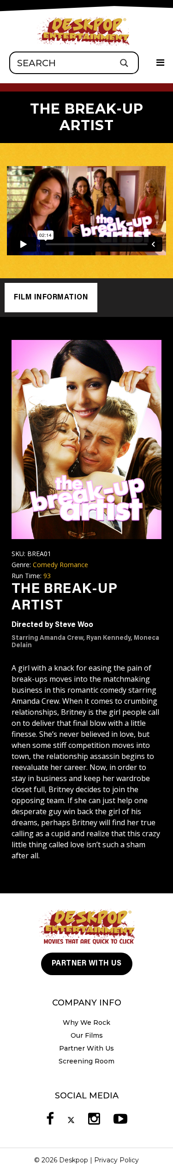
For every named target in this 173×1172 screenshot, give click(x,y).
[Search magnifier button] (123, 62)
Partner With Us (87, 963)
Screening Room (86, 1061)
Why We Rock (86, 1022)
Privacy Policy (116, 1160)
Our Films (87, 1035)
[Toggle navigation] (160, 63)
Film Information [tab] (51, 297)
